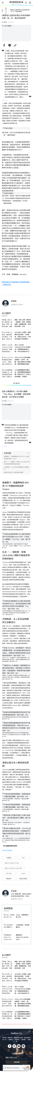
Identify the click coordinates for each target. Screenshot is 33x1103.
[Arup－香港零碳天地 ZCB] (9, 918)
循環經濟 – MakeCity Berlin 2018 (22, 937)
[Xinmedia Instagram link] (14, 1046)
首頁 (2, 10)
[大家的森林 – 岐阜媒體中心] (9, 928)
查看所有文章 (16, 304)
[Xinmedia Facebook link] (9, 1046)
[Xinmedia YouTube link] (19, 1046)
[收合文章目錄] (28, 453)
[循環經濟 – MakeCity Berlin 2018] (9, 938)
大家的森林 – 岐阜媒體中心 (22, 926)
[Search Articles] (26, 3)
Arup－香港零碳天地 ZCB (22, 916)
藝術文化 (6, 10)
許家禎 (5, 401)
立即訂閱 (16, 1062)
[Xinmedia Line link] (23, 1046)
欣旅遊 (5, 22)
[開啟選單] (2, 3)
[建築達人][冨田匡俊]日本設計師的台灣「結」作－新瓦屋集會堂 (19, 10)
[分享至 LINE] (9, 45)
